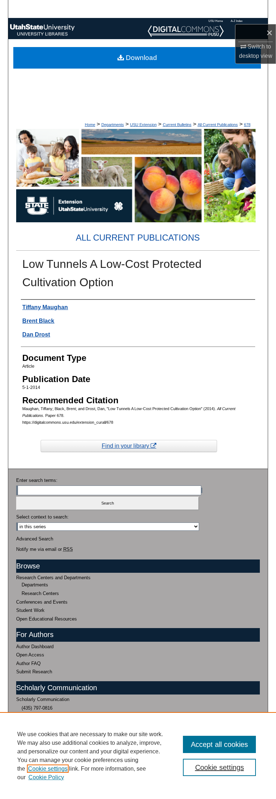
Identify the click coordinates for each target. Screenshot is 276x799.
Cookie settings (48, 769)
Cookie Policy (46, 777)
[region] (138, 755)
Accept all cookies (219, 744)
